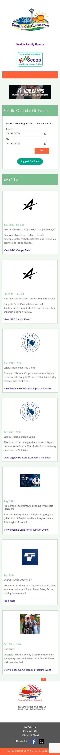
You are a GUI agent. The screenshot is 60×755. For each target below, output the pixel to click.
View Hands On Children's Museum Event (27, 670)
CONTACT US (30, 731)
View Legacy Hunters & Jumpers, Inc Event (28, 388)
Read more (9, 601)
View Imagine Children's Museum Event (26, 529)
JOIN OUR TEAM (30, 735)
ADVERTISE (30, 727)
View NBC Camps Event (17, 250)
